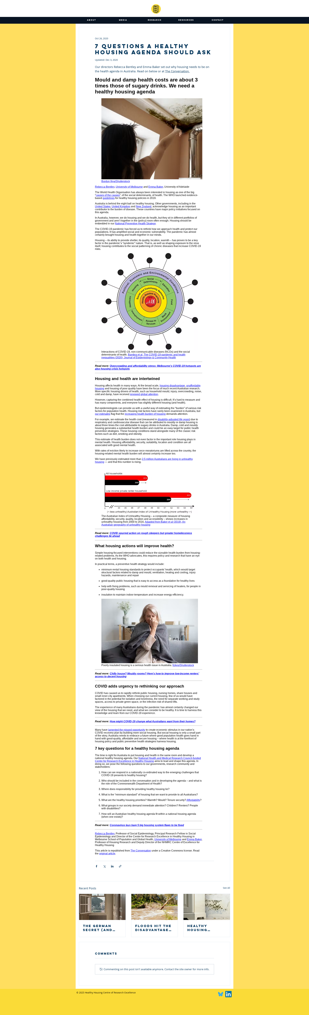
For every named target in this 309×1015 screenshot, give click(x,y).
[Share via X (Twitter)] (104, 866)
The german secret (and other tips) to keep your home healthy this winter (102, 928)
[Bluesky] (220, 994)
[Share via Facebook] (96, 866)
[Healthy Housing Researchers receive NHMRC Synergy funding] (206, 907)
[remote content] (148, 465)
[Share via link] (120, 866)
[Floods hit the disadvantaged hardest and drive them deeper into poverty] (154, 907)
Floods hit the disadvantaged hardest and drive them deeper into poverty (153, 928)
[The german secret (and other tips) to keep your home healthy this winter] (102, 907)
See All (226, 887)
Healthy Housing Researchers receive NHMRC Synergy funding (205, 928)
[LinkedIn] (228, 994)
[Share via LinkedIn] (112, 866)
